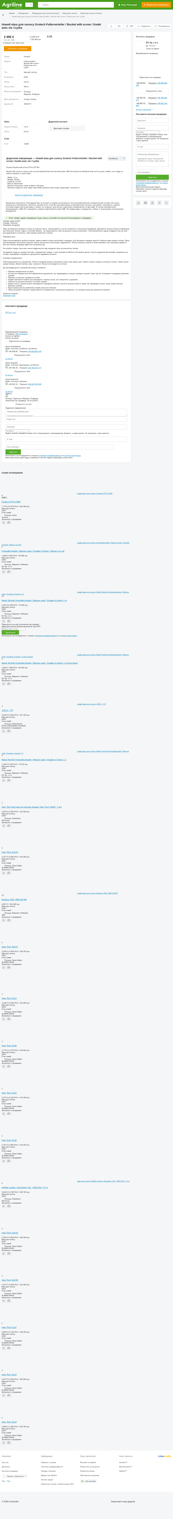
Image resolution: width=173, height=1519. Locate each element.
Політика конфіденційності (52, 1467)
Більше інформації (143, 110)
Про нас (5, 1462)
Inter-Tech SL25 (9, 1375)
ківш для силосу (30, 72)
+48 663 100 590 (34, 384)
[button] (111, 26)
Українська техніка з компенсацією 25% (57, 1484)
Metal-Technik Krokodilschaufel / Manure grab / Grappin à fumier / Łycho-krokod (40, 663)
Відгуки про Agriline (49, 1475)
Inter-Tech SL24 (9, 1093)
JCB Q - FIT (7, 710)
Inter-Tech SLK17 (10, 947)
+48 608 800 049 (34, 351)
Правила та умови (48, 1462)
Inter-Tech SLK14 (10, 852)
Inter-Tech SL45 (9, 1140)
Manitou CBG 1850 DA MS (14, 899)
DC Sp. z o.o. (10, 312)
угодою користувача (72, 455)
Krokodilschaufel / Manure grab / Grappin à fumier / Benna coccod (33, 551)
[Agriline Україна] (12, 5)
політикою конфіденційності (49, 455)
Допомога (6, 1467)
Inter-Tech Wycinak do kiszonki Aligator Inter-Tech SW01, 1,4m (32, 807)
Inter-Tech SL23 (9, 998)
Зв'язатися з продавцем (17, 48)
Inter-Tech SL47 (9, 1327)
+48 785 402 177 (34, 368)
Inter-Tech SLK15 (10, 1233)
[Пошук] (40, 4)
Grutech (27, 56)
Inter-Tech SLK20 (10, 1280)
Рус (8, 1481)
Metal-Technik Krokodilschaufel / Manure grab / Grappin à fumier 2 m (34, 600)
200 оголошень (21, 334)
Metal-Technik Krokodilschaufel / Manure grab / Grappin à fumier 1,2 (34, 760)
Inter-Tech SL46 (9, 1046)
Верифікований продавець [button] (16, 332)
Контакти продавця (10, 1471)
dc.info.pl (9, 359)
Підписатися (10, 632)
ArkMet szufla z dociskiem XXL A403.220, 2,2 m (25, 1187)
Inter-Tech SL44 (9, 1422)
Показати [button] (24, 351)
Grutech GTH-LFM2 (11, 502)
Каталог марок (47, 1480)
